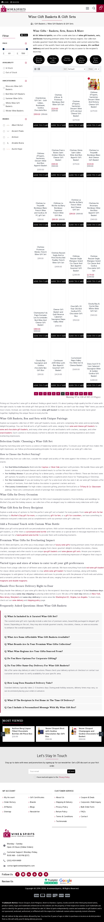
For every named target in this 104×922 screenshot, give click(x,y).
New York (96, 593)
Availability (8, 62)
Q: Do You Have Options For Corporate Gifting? (30, 658)
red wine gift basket (95, 567)
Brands (6, 119)
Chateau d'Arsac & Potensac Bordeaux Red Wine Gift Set (58, 100)
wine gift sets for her (93, 512)
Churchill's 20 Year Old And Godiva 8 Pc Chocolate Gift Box (76, 311)
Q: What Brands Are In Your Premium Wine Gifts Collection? (37, 644)
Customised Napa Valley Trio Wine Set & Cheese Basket (76, 362)
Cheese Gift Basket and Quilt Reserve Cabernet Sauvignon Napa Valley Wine (58, 315)
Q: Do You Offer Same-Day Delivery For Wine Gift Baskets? (37, 665)
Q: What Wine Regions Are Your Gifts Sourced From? (33, 651)
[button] (3, 734)
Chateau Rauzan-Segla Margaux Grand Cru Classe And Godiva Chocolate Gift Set (93, 263)
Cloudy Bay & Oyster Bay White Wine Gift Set (94, 307)
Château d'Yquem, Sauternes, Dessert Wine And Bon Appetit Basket (40, 159)
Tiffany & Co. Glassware (90, 486)
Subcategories (9, 81)
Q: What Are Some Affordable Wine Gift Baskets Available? (37, 636)
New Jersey (5, 597)
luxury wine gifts (63, 544)
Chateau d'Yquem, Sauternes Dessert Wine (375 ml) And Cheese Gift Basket (76, 108)
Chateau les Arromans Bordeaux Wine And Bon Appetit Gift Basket (93, 209)
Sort (65, 69)
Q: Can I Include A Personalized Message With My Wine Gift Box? (40, 707)
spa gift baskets (51, 551)
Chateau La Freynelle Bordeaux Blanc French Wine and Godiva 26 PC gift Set (40, 209)
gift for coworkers (73, 515)
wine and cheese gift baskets (82, 426)
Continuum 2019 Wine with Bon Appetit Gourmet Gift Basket (58, 365)
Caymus (45, 467)
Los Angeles (82, 597)
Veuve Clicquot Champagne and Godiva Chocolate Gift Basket (89, 732)
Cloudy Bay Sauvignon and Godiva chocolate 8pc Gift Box (40, 365)
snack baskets (6, 432)
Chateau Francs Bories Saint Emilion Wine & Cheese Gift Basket (58, 155)
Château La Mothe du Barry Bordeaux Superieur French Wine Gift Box (58, 209)
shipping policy (34, 600)
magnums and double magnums (13, 580)
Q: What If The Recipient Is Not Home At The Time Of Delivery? (39, 700)
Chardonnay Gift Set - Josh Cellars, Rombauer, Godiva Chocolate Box (40, 104)
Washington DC (62, 597)
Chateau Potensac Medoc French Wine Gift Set (40, 251)
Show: (91, 69)
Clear (25, 35)
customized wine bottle (35, 531)
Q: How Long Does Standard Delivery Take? (28, 682)
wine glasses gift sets (71, 551)
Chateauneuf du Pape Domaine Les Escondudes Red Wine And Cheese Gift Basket (40, 319)
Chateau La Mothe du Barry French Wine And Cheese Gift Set (76, 205)
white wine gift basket (53, 571)
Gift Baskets (40, 23)
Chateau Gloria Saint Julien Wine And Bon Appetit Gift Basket (76, 155)
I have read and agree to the (53, 777)
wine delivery (17, 600)
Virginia (73, 597)
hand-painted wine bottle (27, 535)
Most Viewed (13, 721)
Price (5, 43)
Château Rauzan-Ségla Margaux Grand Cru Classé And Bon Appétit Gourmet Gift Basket (76, 263)
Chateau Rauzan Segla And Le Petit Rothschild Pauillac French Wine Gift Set (58, 258)
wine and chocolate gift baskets (14, 429)
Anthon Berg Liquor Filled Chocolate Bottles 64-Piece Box (22, 731)
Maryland (15, 597)
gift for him (56, 515)
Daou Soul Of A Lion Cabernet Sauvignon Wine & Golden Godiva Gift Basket (94, 370)
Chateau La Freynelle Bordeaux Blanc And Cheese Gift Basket (93, 155)
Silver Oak (55, 467)
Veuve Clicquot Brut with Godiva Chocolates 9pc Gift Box (55, 732)
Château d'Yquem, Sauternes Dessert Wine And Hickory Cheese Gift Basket (94, 99)
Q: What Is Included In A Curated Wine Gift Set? (30, 616)
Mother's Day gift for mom (23, 515)
